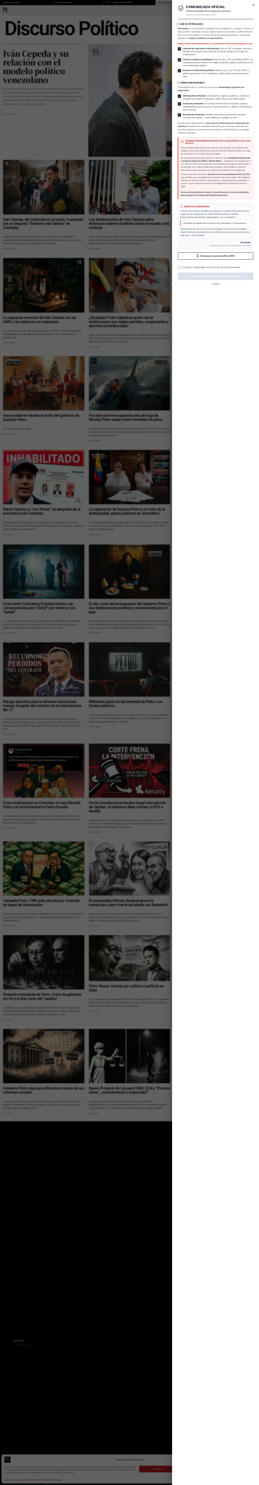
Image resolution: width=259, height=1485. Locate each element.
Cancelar (215, 283)
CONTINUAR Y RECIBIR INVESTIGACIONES (218, 276)
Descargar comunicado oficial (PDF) (217, 256)
